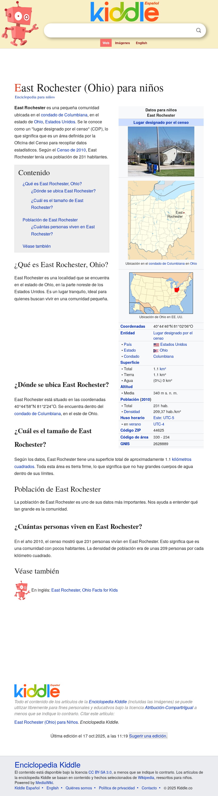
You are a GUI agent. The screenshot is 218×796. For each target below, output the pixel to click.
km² (163, 368)
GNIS (125, 443)
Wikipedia (146, 777)
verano (135, 424)
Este (157, 417)
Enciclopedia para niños (35, 96)
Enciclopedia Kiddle (108, 701)
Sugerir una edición (147, 736)
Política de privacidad (117, 787)
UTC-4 (158, 424)
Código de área (134, 437)
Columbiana (163, 356)
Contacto (149, 787)
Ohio (193, 263)
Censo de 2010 (71, 150)
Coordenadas (132, 326)
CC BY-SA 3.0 (100, 772)
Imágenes (122, 42)
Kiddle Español (27, 787)
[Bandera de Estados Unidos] (156, 344)
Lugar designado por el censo (161, 122)
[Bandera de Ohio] (156, 350)
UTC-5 (168, 417)
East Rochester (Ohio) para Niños (46, 722)
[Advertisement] (109, 63)
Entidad (127, 332)
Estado (130, 350)
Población (129, 399)
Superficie (129, 362)
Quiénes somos (79, 787)
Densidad (132, 411)
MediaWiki (44, 782)
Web (106, 42)
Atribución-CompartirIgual (169, 707)
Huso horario (132, 417)
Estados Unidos (173, 344)
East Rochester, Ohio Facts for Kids (84, 590)
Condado (131, 356)
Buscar (198, 30)
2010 (145, 399)
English (141, 42)
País (128, 344)
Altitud (126, 386)
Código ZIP (130, 430)
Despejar (187, 30)
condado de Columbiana (167, 263)
